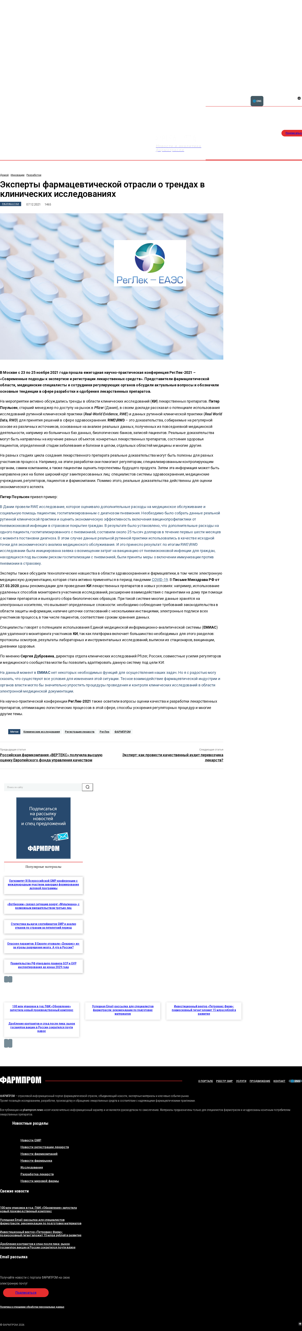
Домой (4, 175)
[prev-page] (6, 979)
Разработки (34, 175)
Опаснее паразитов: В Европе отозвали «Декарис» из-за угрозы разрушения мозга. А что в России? (43, 945)
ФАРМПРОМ (122, 731)
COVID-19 (160, 579)
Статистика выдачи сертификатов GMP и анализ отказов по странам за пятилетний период (43, 925)
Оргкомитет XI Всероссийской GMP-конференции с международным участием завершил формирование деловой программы (43, 884)
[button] (279, 96)
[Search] (87, 787)
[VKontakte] (294, 98)
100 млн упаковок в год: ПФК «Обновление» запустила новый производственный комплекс (41, 1008)
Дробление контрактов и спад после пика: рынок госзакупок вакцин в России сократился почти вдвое (41, 1027)
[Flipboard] (294, 93)
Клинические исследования (41, 731)
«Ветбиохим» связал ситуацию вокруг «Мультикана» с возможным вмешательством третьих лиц (43, 906)
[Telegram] (281, 1324)
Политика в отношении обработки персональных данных (32, 1306)
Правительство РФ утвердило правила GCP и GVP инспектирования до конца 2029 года (43, 965)
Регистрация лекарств (80, 731)
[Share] (299, 93)
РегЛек (104, 731)
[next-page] (10, 979)
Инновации (17, 175)
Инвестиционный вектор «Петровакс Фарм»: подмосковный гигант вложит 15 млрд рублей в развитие (204, 1010)
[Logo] (20, 1079)
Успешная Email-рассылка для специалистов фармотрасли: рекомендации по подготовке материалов (123, 1010)
